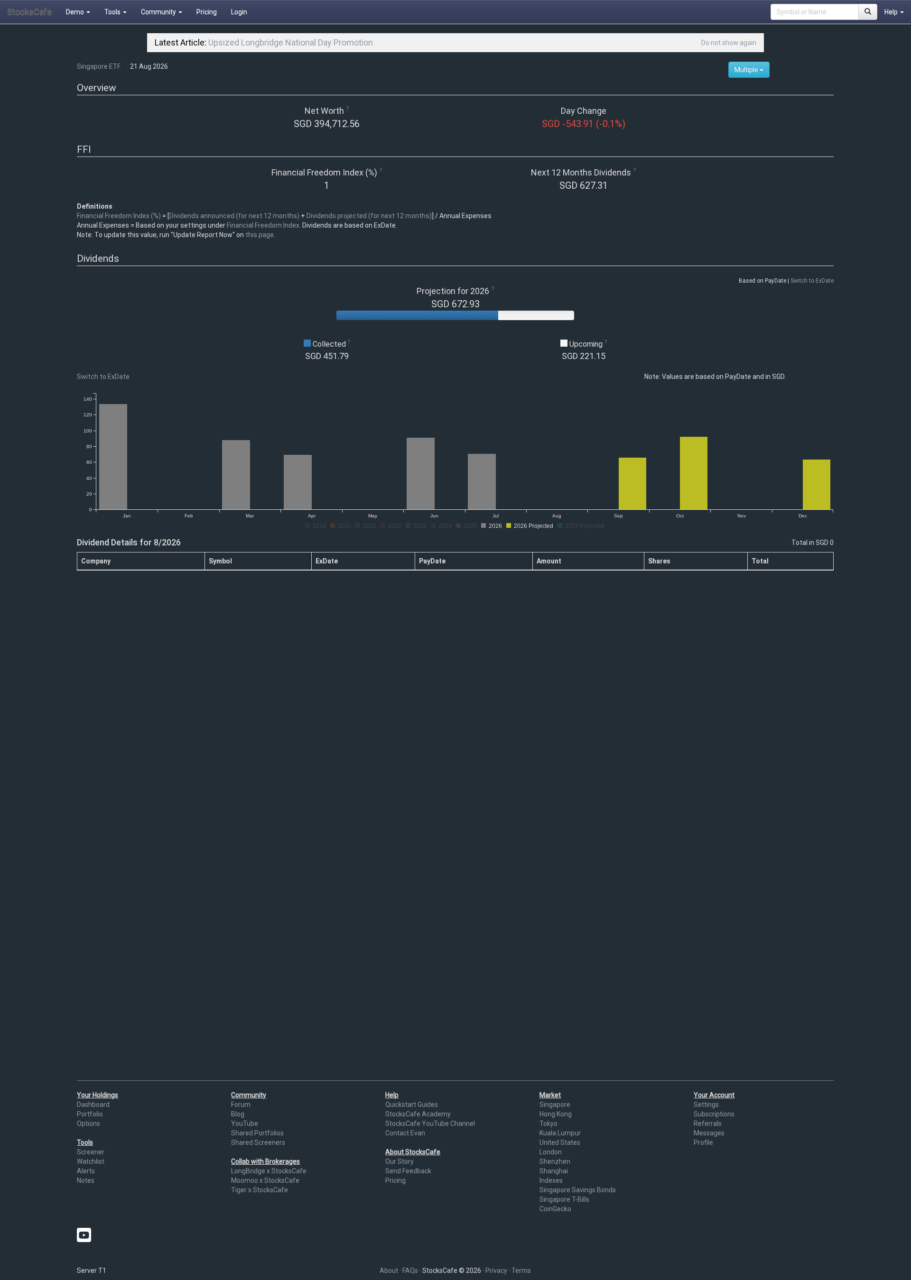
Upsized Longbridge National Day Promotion (290, 42)
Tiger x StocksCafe (259, 1190)
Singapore (554, 1104)
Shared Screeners (258, 1142)
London (550, 1152)
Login (239, 12)
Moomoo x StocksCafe (265, 1180)
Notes (85, 1180)
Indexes (551, 1180)
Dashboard (93, 1104)
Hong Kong (555, 1114)
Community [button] (159, 12)
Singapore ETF (99, 66)
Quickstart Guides (411, 1104)
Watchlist (90, 1161)
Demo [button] (75, 12)
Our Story (399, 1161)
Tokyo (548, 1123)
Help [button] (891, 12)
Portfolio (90, 1114)
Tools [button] (113, 12)
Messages (709, 1133)
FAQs (410, 1270)
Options (88, 1123)
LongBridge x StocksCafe (269, 1171)
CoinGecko (555, 1209)
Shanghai (553, 1171)
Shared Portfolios (257, 1133)
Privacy (496, 1270)
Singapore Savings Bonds (577, 1190)
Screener (90, 1152)
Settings (706, 1104)
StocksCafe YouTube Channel (430, 1123)
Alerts (86, 1171)
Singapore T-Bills (564, 1199)
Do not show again (728, 42)
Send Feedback (408, 1171)
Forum (241, 1104)
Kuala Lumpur (560, 1133)
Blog (237, 1114)
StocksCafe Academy (418, 1114)
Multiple (747, 70)
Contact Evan (405, 1133)
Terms (521, 1270)
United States (559, 1142)
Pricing (206, 12)
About (389, 1270)
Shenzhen (554, 1161)
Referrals (708, 1123)
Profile (703, 1142)
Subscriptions (714, 1114)
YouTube (244, 1123)
